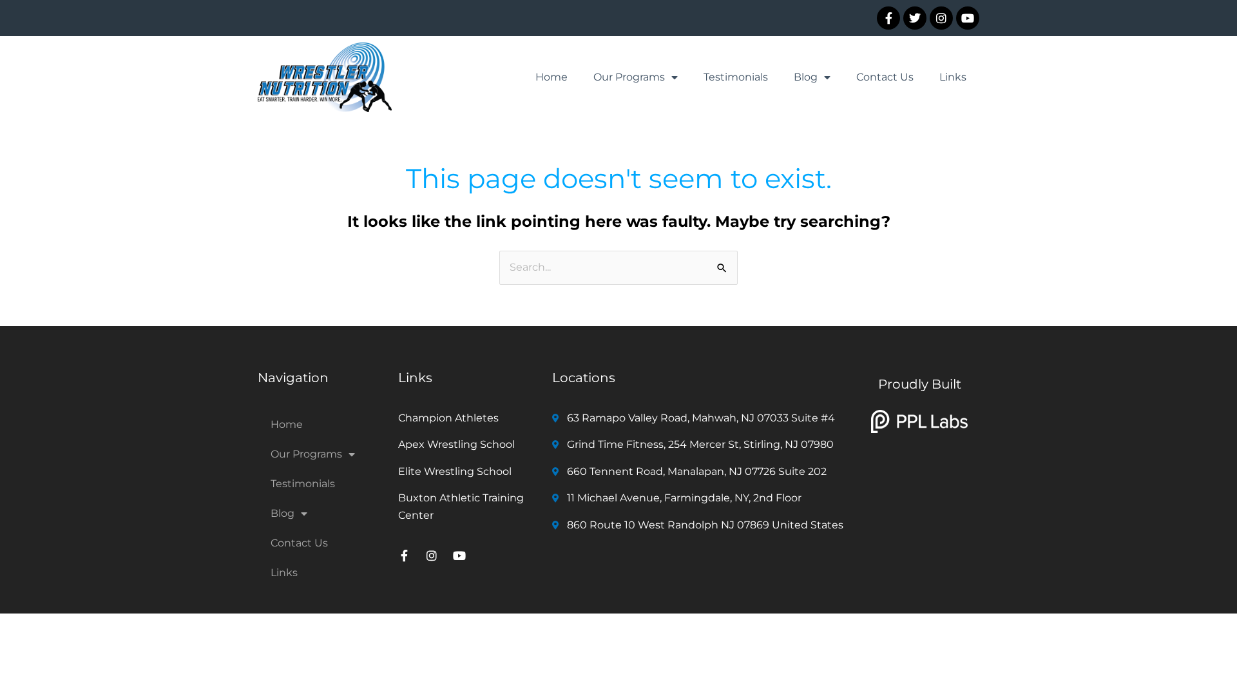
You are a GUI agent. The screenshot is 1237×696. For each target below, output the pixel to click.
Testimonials (736, 77)
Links (952, 77)
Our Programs (629, 77)
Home (551, 77)
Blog (806, 77)
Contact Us (885, 77)
